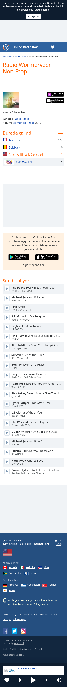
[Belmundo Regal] (11, 100)
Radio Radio (21, 119)
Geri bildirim (25, 649)
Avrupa (7, 619)
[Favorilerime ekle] (7, 680)
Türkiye (52, 584)
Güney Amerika (48, 614)
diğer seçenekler (33, 265)
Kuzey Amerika (28, 614)
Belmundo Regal (23, 123)
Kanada (13, 567)
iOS (35, 604)
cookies (41, 3)
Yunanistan (33, 584)
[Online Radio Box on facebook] (5, 631)
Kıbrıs (12, 590)
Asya (15, 614)
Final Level (19, 643)
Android (22, 604)
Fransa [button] (13, 140)
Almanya (14, 584)
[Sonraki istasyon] (47, 680)
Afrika (6, 614)
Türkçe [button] (59, 544)
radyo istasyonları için (13, 654)
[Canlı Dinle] (7, 288)
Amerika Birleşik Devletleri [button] (26, 154)
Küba (46, 567)
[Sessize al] (60, 680)
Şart (5, 649)
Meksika (30, 567)
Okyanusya (19, 619)
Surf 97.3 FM (24, 162)
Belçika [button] (13, 147)
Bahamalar (15, 573)
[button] (33, 680)
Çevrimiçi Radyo (26, 542)
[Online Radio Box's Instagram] (23, 631)
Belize (33, 573)
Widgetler (39, 649)
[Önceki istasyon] (20, 680)
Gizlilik (13, 649)
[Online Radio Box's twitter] (14, 631)
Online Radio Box (24, 47)
